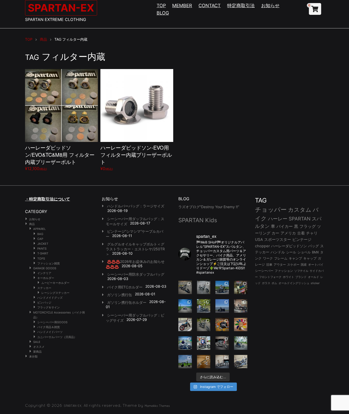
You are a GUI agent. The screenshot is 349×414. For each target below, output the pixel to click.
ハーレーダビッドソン (289, 246)
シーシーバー (264, 271)
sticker (315, 283)
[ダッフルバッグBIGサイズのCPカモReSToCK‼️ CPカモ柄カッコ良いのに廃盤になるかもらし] (222, 361)
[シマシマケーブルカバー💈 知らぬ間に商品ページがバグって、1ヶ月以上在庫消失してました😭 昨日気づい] (241, 287)
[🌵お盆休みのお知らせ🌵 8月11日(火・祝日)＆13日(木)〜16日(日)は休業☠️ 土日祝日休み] (222, 306)
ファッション (284, 271)
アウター (280, 264)
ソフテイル (301, 271)
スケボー (293, 264)
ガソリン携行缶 (119, 295)
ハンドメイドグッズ (50, 297)
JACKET (42, 243)
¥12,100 (60, 157)
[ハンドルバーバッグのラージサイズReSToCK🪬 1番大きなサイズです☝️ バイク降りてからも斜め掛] (185, 287)
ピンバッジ (44, 302)
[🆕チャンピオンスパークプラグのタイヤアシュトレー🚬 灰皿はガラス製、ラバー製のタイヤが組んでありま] (222, 324)
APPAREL (39, 229)
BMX (315, 252)
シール (291, 252)
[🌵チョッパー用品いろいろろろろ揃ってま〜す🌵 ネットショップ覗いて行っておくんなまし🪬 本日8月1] (222, 287)
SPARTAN (299, 219)
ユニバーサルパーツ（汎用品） (57, 337)
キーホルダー (45, 278)
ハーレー (277, 219)
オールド (313, 277)
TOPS (41, 258)
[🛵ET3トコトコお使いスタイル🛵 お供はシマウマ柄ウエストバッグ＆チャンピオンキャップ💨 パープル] (185, 361)
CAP (40, 239)
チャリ (312, 233)
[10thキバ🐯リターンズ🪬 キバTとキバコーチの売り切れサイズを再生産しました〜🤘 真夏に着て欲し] (185, 343)
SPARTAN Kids (197, 220)
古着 (301, 233)
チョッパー (271, 209)
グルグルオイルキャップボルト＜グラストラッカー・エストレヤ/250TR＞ (135, 249)
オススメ (38, 347)
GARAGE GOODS (44, 268)
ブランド (301, 277)
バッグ (313, 246)
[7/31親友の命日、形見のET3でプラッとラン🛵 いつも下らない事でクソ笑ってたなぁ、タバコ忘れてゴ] (204, 306)
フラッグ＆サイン (48, 307)
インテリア (44, 273)
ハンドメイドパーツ (50, 332)
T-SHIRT (42, 253)
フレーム (280, 258)
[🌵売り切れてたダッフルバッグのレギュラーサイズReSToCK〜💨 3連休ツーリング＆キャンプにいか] (241, 343)
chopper (262, 246)
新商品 (37, 351)
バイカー (284, 226)
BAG (40, 234)
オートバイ (315, 264)
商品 (32, 224)
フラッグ (307, 226)
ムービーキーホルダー (55, 283)
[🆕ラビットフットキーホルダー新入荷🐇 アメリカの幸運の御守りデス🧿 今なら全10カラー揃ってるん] (241, 324)
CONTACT (210, 5)
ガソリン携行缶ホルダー (126, 302)
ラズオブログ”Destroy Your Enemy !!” (208, 207)
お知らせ (270, 5)
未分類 (33, 356)
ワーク (268, 258)
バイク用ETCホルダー (125, 287)
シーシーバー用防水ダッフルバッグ (135, 274)
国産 (304, 264)
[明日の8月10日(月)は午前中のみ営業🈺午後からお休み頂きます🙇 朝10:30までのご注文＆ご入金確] (185, 306)
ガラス (266, 283)
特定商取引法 (241, 5)
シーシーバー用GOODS (52, 322)
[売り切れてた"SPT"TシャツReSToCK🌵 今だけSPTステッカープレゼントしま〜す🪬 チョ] (204, 343)
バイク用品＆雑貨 (48, 327)
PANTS (41, 248)
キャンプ (295, 258)
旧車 (269, 264)
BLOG (163, 13)
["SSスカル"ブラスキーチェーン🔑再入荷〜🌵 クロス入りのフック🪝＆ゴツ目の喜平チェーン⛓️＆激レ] (204, 361)
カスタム (299, 209)
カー (275, 233)
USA (259, 239)
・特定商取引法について (47, 199)
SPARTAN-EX (61, 8)
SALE (36, 342)
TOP (161, 5)
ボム (274, 283)
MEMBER (182, 5)
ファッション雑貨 (48, 263)
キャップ (310, 258)
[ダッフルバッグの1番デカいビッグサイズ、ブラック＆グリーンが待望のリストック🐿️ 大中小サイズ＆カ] (204, 324)
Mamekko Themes (157, 405)
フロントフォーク (270, 277)
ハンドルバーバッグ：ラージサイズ (135, 206)
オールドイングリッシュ (293, 283)
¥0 (136, 157)
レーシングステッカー (55, 293)
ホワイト (288, 277)
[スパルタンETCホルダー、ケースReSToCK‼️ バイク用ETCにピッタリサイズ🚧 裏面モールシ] (241, 306)
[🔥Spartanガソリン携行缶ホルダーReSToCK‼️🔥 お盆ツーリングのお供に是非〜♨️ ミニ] (185, 324)
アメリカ (288, 233)
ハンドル (278, 252)
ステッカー (44, 288)
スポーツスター (277, 239)
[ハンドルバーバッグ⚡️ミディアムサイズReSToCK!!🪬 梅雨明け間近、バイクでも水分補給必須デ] (222, 343)
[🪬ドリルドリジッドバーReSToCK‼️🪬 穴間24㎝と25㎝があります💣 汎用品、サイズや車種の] (241, 361)
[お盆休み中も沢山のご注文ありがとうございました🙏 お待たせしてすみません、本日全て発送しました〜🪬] (204, 287)
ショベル (304, 252)
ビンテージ (301, 239)
